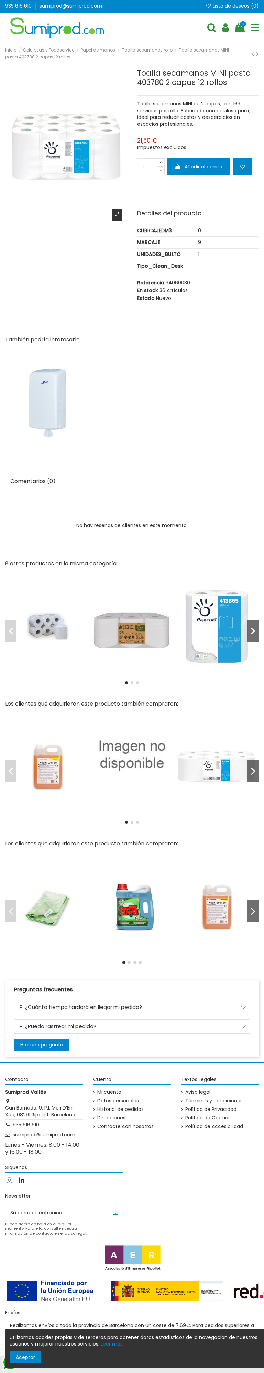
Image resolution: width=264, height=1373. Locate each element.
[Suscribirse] (115, 1212)
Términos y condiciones (214, 1101)
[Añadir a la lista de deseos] (242, 166)
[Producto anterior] (253, 53)
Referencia (150, 283)
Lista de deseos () (235, 5)
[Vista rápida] (47, 430)
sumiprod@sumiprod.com (71, 5)
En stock (147, 290)
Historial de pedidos (120, 1109)
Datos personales (118, 1101)
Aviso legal (197, 1092)
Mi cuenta (109, 1092)
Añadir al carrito (203, 166)
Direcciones (111, 1118)
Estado (146, 298)
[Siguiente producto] (257, 53)
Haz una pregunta (41, 1044)
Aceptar (25, 1357)
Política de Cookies (208, 1118)
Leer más (112, 1343)
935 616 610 (19, 5)
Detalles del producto (169, 213)
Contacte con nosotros (125, 1126)
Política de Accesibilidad (214, 1126)
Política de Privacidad (210, 1109)
